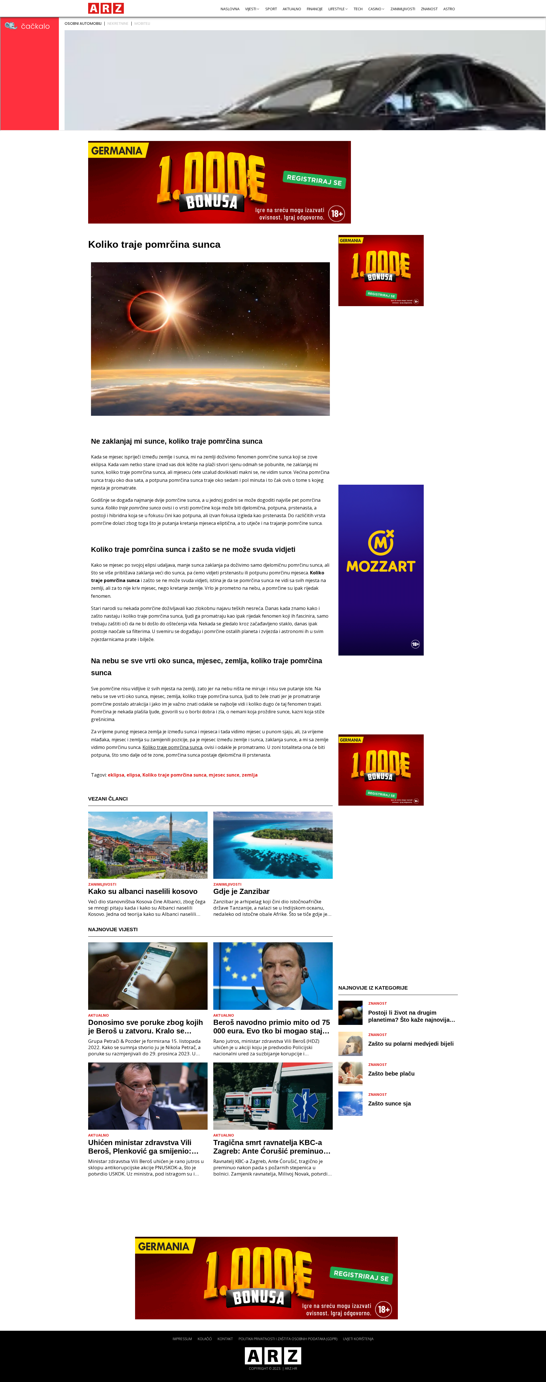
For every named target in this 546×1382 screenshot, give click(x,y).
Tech (358, 8)
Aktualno (292, 8)
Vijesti (250, 8)
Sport (271, 8)
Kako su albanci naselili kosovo (143, 891)
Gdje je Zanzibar (241, 891)
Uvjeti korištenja (358, 1338)
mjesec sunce (224, 775)
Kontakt (225, 1338)
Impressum (182, 1338)
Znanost (429, 8)
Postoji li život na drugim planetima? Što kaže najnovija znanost (409, 1016)
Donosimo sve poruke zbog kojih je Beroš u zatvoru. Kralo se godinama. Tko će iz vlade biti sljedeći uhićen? (145, 1026)
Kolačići (205, 1338)
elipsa (133, 775)
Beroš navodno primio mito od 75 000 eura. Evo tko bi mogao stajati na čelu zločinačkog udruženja (272, 1026)
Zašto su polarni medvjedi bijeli (411, 1044)
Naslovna (230, 8)
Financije (315, 8)
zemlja (250, 775)
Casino (374, 8)
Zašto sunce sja (389, 1103)
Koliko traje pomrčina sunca (174, 775)
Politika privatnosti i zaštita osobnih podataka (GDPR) (288, 1338)
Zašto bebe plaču (391, 1073)
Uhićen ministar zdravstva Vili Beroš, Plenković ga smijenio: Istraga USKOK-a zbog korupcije (144, 1146)
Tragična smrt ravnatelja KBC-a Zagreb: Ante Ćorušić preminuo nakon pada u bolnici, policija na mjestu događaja (269, 1146)
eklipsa (116, 775)
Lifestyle (336, 8)
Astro (449, 8)
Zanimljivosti (402, 8)
